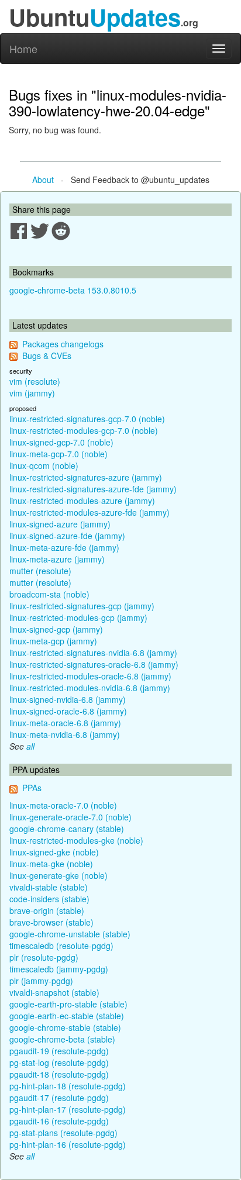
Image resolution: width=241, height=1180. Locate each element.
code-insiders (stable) (49, 899)
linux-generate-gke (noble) (58, 875)
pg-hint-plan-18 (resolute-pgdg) (67, 1086)
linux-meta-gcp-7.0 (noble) (58, 454)
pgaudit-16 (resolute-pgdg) (59, 1121)
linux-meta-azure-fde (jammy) (64, 547)
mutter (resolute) (40, 571)
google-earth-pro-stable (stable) (68, 1004)
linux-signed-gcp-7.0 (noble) (61, 442)
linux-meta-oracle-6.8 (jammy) (65, 723)
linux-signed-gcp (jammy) (56, 629)
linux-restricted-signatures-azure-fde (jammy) (93, 489)
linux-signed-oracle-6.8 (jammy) (68, 711)
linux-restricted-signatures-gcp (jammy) (81, 606)
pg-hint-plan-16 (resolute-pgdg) (67, 1144)
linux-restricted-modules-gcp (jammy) (78, 617)
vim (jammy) (32, 393)
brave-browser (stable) (51, 922)
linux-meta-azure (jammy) (57, 559)
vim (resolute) (34, 381)
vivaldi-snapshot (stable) (54, 992)
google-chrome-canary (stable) (66, 828)
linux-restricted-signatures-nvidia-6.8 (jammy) (93, 652)
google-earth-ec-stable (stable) (66, 1016)
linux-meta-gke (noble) (51, 864)
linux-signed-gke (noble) (54, 852)
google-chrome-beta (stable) (62, 1039)
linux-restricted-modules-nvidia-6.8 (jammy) (89, 687)
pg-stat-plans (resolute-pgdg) (63, 1132)
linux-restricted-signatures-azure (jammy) (85, 477)
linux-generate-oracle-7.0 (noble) (70, 817)
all (30, 746)
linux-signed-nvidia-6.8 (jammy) (67, 699)
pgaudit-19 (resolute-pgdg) (59, 1051)
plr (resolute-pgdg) (43, 957)
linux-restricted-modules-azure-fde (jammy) (89, 512)
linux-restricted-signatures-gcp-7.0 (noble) (87, 419)
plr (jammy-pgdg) (41, 980)
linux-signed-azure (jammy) (60, 524)
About (43, 179)
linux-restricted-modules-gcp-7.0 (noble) (83, 430)
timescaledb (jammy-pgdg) (58, 969)
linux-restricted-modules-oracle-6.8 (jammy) (90, 676)
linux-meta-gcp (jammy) (53, 641)
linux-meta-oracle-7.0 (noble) (63, 805)
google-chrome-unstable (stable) (69, 934)
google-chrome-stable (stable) (65, 1027)
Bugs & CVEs (46, 355)
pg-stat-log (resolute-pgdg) (59, 1062)
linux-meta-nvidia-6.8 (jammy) (64, 734)
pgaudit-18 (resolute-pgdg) (59, 1074)
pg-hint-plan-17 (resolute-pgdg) (67, 1109)
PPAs (32, 787)
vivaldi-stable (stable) (48, 887)
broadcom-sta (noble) (49, 594)
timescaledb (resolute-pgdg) (61, 945)
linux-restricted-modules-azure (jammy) (82, 500)
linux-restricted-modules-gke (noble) (76, 840)
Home (23, 48)
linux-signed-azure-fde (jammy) (67, 535)
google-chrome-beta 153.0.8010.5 (72, 290)
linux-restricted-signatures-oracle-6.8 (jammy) (93, 664)
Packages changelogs (63, 344)
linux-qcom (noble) (43, 465)
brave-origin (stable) (46, 910)
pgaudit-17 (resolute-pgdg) (59, 1097)
